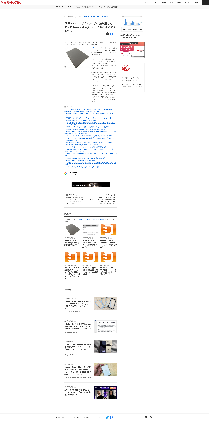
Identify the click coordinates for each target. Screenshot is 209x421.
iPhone (164, 2)
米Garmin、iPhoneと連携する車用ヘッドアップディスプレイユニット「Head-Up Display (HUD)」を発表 (75, 199)
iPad (171, 2)
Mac (156, 2)
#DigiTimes (87, 17)
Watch (179, 2)
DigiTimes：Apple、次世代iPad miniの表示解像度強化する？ (82, 160)
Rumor (64, 7)
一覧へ (91, 199)
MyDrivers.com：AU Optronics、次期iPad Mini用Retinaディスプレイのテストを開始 (89, 142)
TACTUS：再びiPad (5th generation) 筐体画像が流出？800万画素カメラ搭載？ (87, 127)
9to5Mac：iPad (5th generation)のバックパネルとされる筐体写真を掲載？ (86, 147)
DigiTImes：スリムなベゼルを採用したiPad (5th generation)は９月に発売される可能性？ (93, 7)
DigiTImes (94, 48)
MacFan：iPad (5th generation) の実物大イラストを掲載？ (82, 145)
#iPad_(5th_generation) (102, 17)
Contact (196, 2)
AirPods (187, 2)
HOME (58, 7)
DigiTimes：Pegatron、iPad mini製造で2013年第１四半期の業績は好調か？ (87, 158)
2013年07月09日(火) (70, 17)
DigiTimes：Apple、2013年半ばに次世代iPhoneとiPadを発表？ (83, 167)
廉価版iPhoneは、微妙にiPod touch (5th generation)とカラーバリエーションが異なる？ (90, 118)
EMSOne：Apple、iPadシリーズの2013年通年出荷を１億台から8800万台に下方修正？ (90, 136)
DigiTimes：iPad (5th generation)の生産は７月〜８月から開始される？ (85, 129)
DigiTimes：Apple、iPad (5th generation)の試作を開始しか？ (82, 120)
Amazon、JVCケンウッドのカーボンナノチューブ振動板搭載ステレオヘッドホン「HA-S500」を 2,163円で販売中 (106, 199)
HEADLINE (148, 2)
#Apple (93, 17)
